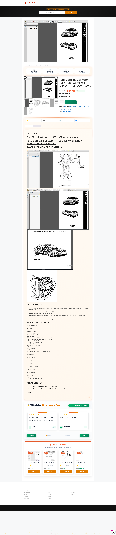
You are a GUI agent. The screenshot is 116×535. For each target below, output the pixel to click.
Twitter (49, 492)
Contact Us (26, 496)
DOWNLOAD (33, 471)
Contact (79, 3)
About (68, 3)
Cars (29, 65)
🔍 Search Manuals (71, 12)
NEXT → (84, 435)
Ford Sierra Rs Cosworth (81, 106)
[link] (13, 529)
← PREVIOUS (31, 435)
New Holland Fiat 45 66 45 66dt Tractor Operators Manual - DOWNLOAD (66, 464)
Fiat (31, 65)
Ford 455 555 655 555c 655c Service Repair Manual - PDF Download (49, 464)
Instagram (49, 496)
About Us (26, 490)
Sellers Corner (27, 494)
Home (25, 65)
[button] (56, 78)
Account (85, 3)
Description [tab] (29, 126)
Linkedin (49, 490)
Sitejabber (73, 492)
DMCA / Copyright (27, 498)
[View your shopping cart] (90, 3)
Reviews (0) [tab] (36, 126)
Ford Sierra (72, 106)
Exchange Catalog (27, 492)
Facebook (49, 498)
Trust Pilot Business (74, 490)
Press (25, 500)
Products (72, 494)
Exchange (73, 3)
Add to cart (71, 102)
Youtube (49, 500)
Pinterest (49, 494)
